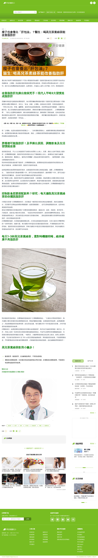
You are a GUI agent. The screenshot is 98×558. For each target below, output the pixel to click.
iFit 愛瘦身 (80, 551)
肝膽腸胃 (34, 425)
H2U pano (80, 544)
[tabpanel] (84, 389)
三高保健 (45, 20)
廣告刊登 (59, 537)
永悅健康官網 (81, 532)
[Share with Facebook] (61, 38)
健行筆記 (79, 549)
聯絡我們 (59, 534)
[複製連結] (65, 38)
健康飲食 (46, 425)
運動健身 (37, 20)
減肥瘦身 (28, 20)
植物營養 (78, 20)
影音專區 (53, 20)
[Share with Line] (58, 38)
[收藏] (51, 38)
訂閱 (27, 519)
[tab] (78, 361)
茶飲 (21, 425)
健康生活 (12, 20)
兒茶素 (26, 425)
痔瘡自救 (59, 12)
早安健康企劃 (5, 38)
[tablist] (84, 361)
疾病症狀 (4, 20)
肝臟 (40, 425)
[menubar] (45, 20)
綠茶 (15, 425)
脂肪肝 (9, 425)
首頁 (3, 29)
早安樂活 (86, 20)
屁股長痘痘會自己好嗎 (69, 12)
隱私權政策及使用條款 (63, 539)
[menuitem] (4, 20)
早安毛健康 (80, 542)
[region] (34, 124)
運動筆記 (79, 546)
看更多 (92, 413)
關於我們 (59, 532)
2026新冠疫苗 (81, 12)
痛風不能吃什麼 (51, 12)
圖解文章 (70, 20)
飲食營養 (20, 20)
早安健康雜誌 (81, 539)
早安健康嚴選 (81, 537)
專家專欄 (61, 20)
